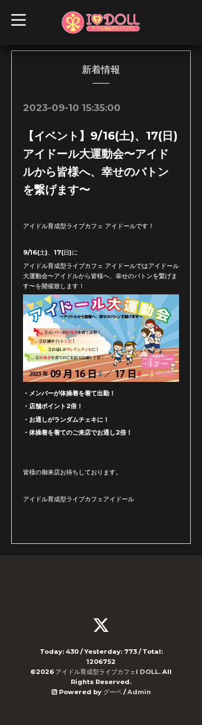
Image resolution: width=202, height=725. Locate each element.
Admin (139, 692)
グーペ (112, 692)
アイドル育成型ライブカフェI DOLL (107, 672)
